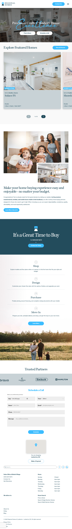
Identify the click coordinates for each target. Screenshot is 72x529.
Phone (10, 412)
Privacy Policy (7, 522)
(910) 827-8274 (37, 240)
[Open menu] (68, 4)
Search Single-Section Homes (46, 500)
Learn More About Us (11, 210)
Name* (10, 405)
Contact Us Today (36, 245)
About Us (6, 509)
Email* (40, 405)
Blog (5, 513)
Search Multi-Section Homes (46, 502)
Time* (39, 398)
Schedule (36, 432)
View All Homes (60, 47)
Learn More (36, 323)
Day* (9, 398)
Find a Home (27, 33)
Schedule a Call (44, 33)
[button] (36, 445)
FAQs (5, 511)
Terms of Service (8, 524)
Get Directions (8, 481)
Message (11, 419)
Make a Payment (36, 461)
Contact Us (58, 4)
